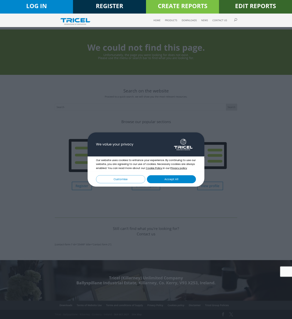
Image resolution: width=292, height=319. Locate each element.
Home (157, 20)
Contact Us (219, 20)
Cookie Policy (154, 168)
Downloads (189, 20)
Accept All (171, 179)
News (204, 20)
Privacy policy (178, 168)
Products (171, 20)
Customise (121, 179)
